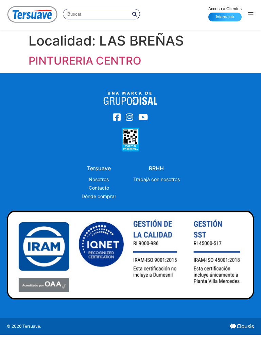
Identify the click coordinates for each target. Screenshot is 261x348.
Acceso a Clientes (225, 12)
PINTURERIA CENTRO (85, 60)
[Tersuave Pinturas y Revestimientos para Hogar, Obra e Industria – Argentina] (32, 14)
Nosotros (99, 179)
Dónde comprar (99, 196)
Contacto (99, 188)
